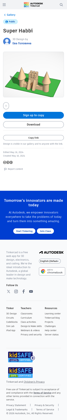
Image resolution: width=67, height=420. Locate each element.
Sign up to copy (33, 115)
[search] (61, 4)
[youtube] (31, 291)
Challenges (50, 326)
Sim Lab (10, 326)
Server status (52, 334)
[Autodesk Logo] (51, 253)
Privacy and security (31, 334)
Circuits (10, 317)
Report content (15, 169)
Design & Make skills (31, 326)
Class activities (28, 322)
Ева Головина (21, 43)
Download (33, 124)
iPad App (10, 330)
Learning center (53, 313)
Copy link (33, 137)
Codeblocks (12, 322)
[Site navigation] (4, 4)
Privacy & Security (44, 405)
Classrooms (26, 313)
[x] (8, 291)
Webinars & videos (30, 330)
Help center (51, 330)
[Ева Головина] (7, 41)
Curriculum (26, 317)
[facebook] (23, 291)
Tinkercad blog (52, 317)
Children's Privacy (34, 382)
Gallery (11, 15)
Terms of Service (42, 392)
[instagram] (16, 291)
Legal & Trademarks (17, 409)
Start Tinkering (24, 231)
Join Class (45, 231)
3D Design (11, 313)
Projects (49, 322)
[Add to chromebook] (52, 271)
